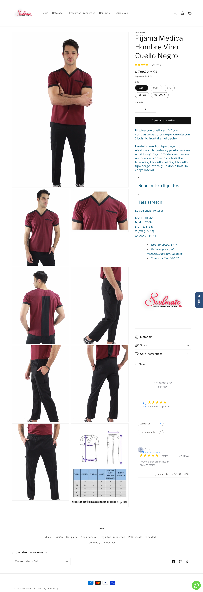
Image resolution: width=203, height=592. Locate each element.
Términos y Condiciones (101, 542)
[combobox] (150, 423)
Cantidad (140, 102)
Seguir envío (88, 537)
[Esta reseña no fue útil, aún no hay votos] (185, 474)
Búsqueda (72, 537)
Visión (59, 537)
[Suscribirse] (66, 561)
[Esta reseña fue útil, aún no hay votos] (180, 474)
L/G (169, 87)
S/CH (142, 87)
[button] (58, 13)
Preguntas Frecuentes (112, 537)
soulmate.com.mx (28, 588)
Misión (48, 537)
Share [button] (142, 364)
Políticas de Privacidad (142, 537)
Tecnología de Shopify (48, 588)
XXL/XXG (159, 95)
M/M (157, 88)
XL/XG (142, 95)
